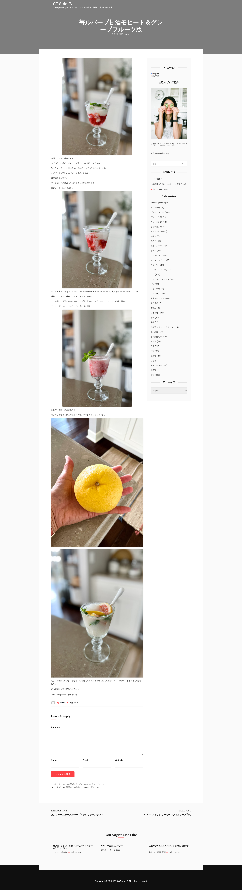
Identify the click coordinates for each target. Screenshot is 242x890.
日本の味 (154, 313)
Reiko (127, 34)
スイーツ (154, 265)
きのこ (153, 241)
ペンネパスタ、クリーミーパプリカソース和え (167, 814)
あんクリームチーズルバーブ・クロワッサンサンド (77, 814)
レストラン (155, 294)
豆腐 (152, 346)
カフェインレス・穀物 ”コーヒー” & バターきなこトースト (73, 847)
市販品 (153, 308)
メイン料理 (155, 289)
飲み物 (75, 695)
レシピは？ (157, 178)
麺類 (152, 375)
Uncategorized (158, 203)
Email (85, 760)
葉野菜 (153, 341)
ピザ (152, 284)
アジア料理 (155, 207)
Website (119, 760)
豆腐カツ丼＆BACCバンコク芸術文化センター (169, 847)
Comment (56, 727)
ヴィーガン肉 (156, 222)
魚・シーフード (157, 365)
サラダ (153, 251)
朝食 (152, 317)
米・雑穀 (154, 332)
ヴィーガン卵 (156, 217)
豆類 (152, 351)
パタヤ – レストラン (159, 270)
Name (54, 760)
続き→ (175, 145)
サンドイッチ (156, 255)
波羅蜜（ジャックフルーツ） (163, 327)
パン (152, 274)
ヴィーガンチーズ (158, 212)
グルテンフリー (157, 246)
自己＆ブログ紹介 (160, 189)
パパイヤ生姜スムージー (112, 846)
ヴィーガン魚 (156, 227)
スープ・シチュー (158, 260)
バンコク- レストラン (160, 279)
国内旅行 (154, 303)
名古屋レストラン (158, 298)
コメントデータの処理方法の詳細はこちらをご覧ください (75, 787)
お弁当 (153, 236)
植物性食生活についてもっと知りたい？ (170, 184)
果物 (69, 695)
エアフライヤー (157, 231)
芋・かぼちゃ (156, 337)
